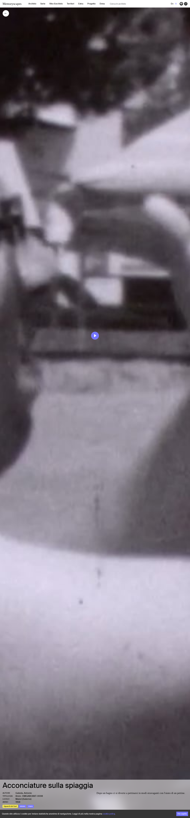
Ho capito (182, 813)
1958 (18, 802)
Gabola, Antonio (24, 793)
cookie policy (109, 813)
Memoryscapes (12, 3)
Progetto (91, 3)
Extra (80, 3)
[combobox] (130, 3)
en (172, 3)
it (176, 3)
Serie (42, 3)
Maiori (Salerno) (23, 799)
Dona (102, 3)
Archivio (32, 3)
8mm (18, 796)
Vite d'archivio (56, 3)
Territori (70, 3)
